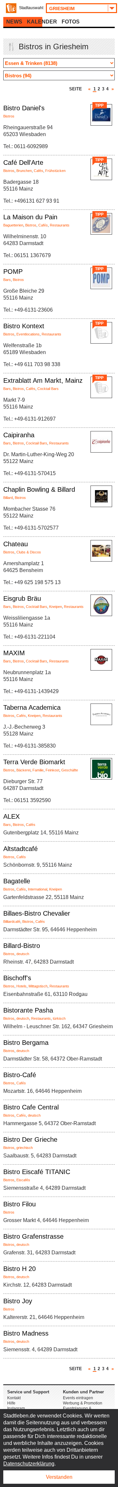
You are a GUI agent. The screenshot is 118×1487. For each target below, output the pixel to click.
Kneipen (55, 607)
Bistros (8, 116)
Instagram (16, 1408)
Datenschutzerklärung (28, 1463)
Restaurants (59, 225)
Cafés (38, 171)
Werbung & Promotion (82, 1403)
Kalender (42, 21)
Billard (8, 498)
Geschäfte (69, 770)
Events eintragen (78, 1398)
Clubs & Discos (28, 552)
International (37, 889)
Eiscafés (23, 1180)
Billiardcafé (11, 921)
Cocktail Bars (48, 389)
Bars (7, 280)
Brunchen (24, 171)
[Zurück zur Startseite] (11, 8)
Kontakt (14, 1398)
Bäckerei (23, 770)
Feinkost (52, 770)
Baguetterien (13, 225)
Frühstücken (55, 171)
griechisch (24, 1148)
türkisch (59, 1018)
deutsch (22, 954)
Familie (38, 770)
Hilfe (11, 1403)
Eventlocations (28, 334)
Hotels (21, 986)
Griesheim (62, 8)
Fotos (71, 21)
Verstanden (59, 1477)
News (14, 21)
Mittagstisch (38, 986)
